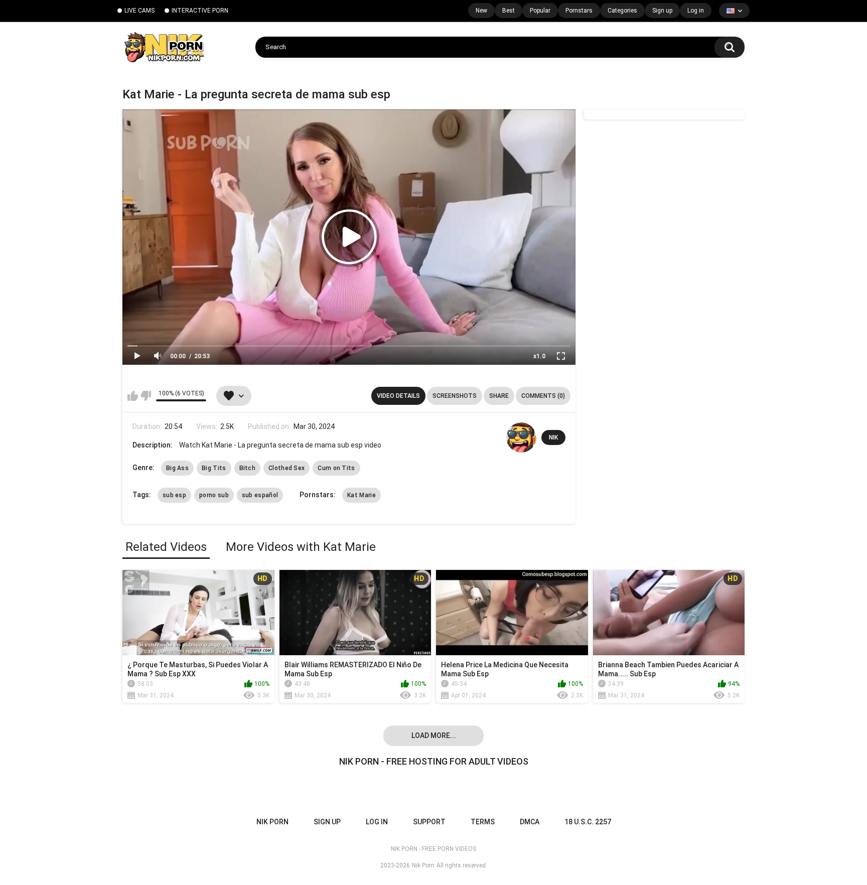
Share (499, 395)
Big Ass (177, 468)
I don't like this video (145, 396)
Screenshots (454, 395)
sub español (260, 495)
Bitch (247, 468)
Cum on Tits (336, 468)
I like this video (132, 396)
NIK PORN (272, 822)
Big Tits (214, 468)
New (481, 10)
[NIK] (521, 437)
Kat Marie (361, 495)
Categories (622, 10)
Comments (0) (543, 395)
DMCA (529, 822)
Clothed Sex (286, 468)
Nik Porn (423, 865)
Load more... (433, 735)
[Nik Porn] (163, 47)
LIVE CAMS (139, 10)
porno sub (214, 495)
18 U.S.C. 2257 (587, 822)
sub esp (174, 495)
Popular (540, 10)
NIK (553, 437)
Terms (483, 822)
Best (508, 10)
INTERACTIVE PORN (200, 10)
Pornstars (579, 10)
